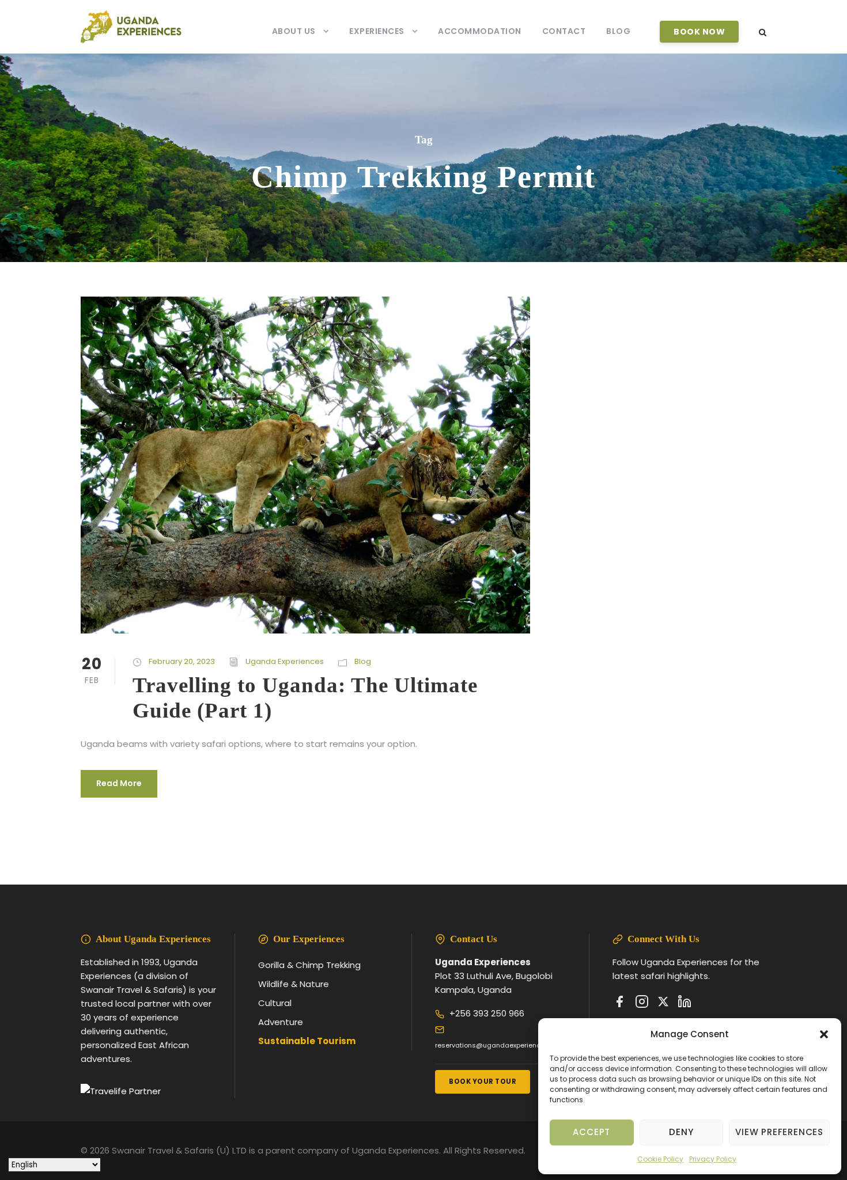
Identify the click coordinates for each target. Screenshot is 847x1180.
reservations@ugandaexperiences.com (499, 1045)
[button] (824, 1034)
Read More (119, 783)
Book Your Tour (482, 1081)
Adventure (280, 1022)
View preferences (779, 1132)
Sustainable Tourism (307, 1041)
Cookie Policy (660, 1159)
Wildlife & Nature (293, 984)
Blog (618, 31)
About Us (294, 31)
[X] (663, 1004)
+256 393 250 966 (486, 1013)
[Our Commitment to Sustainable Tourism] (121, 1091)
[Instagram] (642, 1004)
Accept (591, 1132)
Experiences (376, 31)
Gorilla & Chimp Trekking (309, 965)
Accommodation (479, 31)
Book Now (699, 31)
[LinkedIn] (684, 1004)
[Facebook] (619, 1004)
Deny (681, 1132)
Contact (564, 31)
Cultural (275, 1003)
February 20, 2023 (182, 661)
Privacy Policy (712, 1159)
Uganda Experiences (284, 661)
